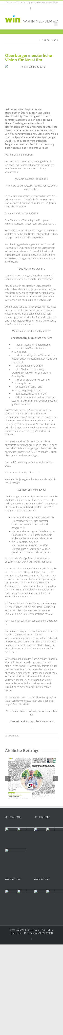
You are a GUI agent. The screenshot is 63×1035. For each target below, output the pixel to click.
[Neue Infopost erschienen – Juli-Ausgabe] (31, 759)
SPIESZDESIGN (46, 933)
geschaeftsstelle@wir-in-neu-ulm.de (44, 3)
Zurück (45, 40)
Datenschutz (47, 930)
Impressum (16, 933)
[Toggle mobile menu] (56, 24)
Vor (54, 40)
